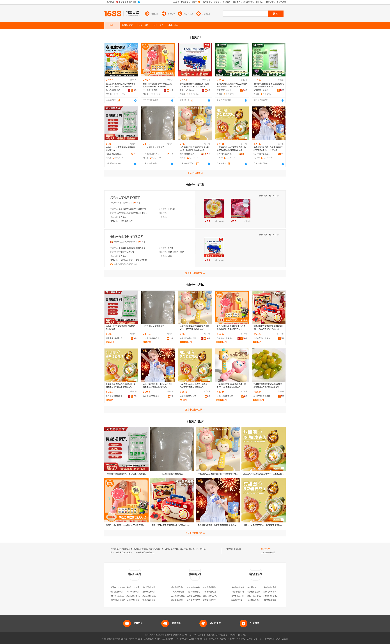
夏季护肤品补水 (237, 596)
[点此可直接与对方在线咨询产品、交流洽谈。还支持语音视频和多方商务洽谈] (135, 100)
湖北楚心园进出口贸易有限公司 (260, 600)
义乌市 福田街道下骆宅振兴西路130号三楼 (132, 213)
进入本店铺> (274, 196)
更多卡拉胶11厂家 (193, 273)
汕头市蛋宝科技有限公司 (188, 154)
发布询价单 (265, 549)
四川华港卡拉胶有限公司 (136, 592)
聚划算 (170, 639)
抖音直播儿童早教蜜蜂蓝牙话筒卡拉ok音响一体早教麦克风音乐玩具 (195, 148)
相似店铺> (263, 196)
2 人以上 (122, 217)
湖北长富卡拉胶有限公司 (136, 600)
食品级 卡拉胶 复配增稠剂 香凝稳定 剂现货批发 (120, 148)
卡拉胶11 (237, 549)
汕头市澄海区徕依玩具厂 (190, 396)
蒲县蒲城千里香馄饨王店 (273, 587)
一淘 (176, 639)
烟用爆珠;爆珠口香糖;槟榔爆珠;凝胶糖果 (134, 248)
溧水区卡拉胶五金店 (118, 596)
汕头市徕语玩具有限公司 (225, 154)
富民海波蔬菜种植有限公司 (242, 587)
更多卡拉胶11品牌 (193, 409)
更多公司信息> (127, 221)
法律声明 (192, 635)
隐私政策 (210, 635)
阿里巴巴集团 (107, 639)
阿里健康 (269, 639)
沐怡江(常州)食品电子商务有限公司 (114, 90)
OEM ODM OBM (176, 252)
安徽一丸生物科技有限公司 (188, 90)
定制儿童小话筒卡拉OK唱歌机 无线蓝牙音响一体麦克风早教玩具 (157, 85)
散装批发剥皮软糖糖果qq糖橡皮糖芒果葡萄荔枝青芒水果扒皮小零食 (268, 385)
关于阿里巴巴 (221, 635)
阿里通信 (231, 639)
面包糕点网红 (252, 587)
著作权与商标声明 (179, 635)
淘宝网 (157, 639)
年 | (137, 203)
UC (243, 639)
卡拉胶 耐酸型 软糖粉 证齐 (153, 147)
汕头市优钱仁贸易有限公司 (263, 338)
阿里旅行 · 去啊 (186, 639)
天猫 (164, 639)
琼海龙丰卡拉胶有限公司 (152, 600)
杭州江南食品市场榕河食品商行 (263, 396)
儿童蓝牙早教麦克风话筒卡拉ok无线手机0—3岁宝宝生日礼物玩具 (231, 385)
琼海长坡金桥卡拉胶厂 (135, 596)
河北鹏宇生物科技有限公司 (114, 154)
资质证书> (114, 221)
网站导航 (242, 635)
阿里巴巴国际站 (120, 639)
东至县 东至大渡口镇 (125, 252)
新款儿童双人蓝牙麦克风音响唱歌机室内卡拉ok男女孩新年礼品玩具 (268, 327)
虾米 (205, 639)
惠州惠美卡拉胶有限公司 (152, 592)
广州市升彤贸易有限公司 (151, 154)
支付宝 (249, 639)
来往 (256, 639)
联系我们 (232, 635)
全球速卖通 (148, 639)
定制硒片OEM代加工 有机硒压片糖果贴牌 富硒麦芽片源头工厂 (269, 85)
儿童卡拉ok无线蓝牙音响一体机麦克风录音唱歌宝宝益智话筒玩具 (194, 385)
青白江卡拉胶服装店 (134, 587)
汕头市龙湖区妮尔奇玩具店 (226, 396)
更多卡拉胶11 (193, 173)
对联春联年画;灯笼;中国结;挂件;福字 (133, 209)
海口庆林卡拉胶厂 (117, 600)
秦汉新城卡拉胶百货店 (119, 592)
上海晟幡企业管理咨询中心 (242, 592)
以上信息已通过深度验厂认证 (126, 264)
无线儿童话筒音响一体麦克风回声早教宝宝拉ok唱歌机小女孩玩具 (268, 148)
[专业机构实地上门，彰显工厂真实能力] (111, 264)
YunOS (223, 639)
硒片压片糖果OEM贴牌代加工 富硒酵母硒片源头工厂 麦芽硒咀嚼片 (232, 85)
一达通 (277, 639)
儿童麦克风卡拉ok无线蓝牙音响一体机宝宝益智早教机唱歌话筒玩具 (231, 148)
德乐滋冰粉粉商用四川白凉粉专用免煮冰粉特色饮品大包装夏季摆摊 (120, 85)
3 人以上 (122, 256)
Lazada (285, 639)
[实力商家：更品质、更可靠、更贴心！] (111, 241)
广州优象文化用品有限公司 (151, 90)
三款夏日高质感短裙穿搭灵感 (199, 596)
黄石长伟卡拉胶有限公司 (152, 587)
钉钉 (261, 639)
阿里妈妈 (198, 639)
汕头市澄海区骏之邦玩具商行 (262, 154)
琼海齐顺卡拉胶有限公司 (152, 596)
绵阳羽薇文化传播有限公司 (258, 596)
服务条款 (201, 635)
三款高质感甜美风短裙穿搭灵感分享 (217, 587)
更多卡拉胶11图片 (193, 533)
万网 (239, 639)
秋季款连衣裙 (236, 600)
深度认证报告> (127, 260)
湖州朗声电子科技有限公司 (274, 592)
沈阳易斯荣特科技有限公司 (274, 600)
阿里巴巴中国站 (135, 639)
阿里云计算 (213, 639)
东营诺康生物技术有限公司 (225, 90)
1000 (170, 256)
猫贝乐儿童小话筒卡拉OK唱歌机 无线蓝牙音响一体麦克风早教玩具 (231, 327)
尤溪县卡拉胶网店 (117, 587)
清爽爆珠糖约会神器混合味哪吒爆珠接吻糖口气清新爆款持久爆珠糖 (194, 85)
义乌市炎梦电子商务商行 (125, 197)
